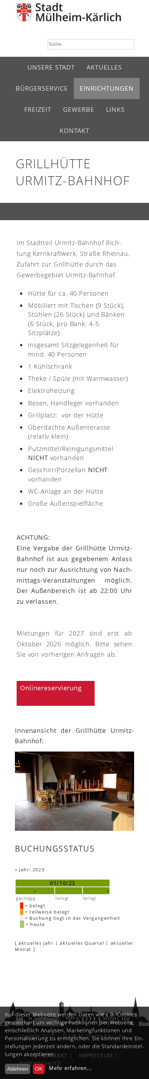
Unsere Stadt (51, 67)
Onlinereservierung (51, 688)
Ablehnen (17, 1069)
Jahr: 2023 (31, 869)
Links (115, 109)
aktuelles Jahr (35, 943)
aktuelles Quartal (82, 943)
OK (39, 1069)
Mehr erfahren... (70, 1068)
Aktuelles (104, 67)
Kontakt (74, 130)
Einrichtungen (107, 88)
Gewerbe (78, 109)
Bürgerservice (42, 88)
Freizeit (37, 109)
